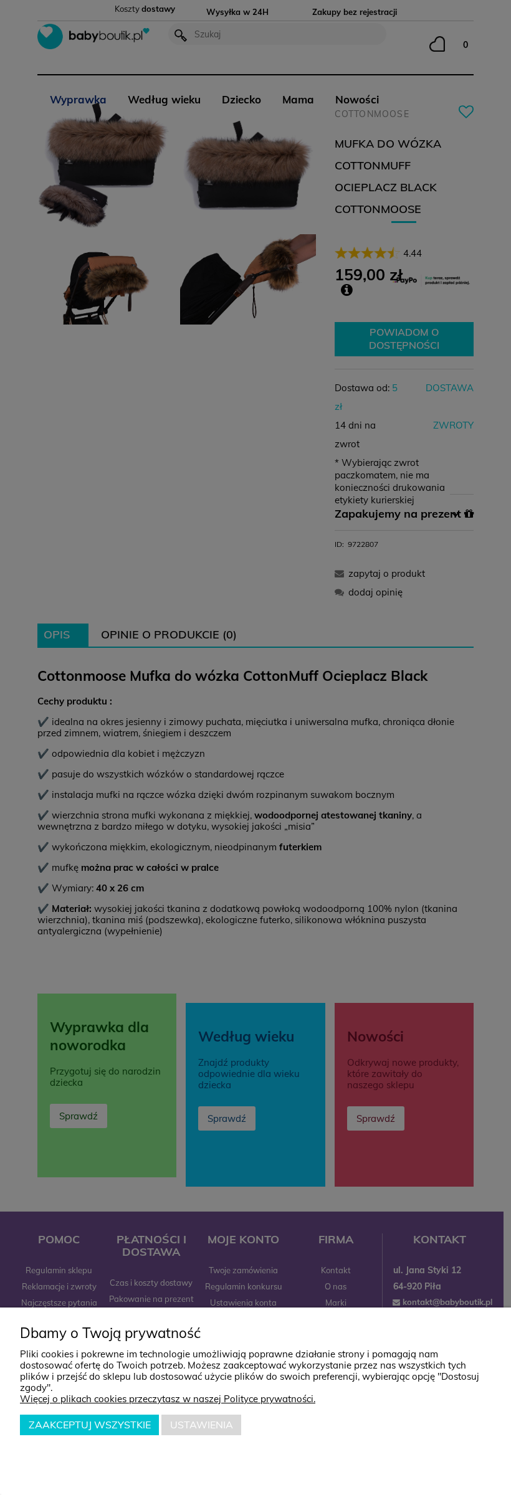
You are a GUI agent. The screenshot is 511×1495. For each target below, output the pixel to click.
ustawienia (201, 1424)
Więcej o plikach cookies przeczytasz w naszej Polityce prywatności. (167, 1399)
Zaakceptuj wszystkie (90, 1424)
